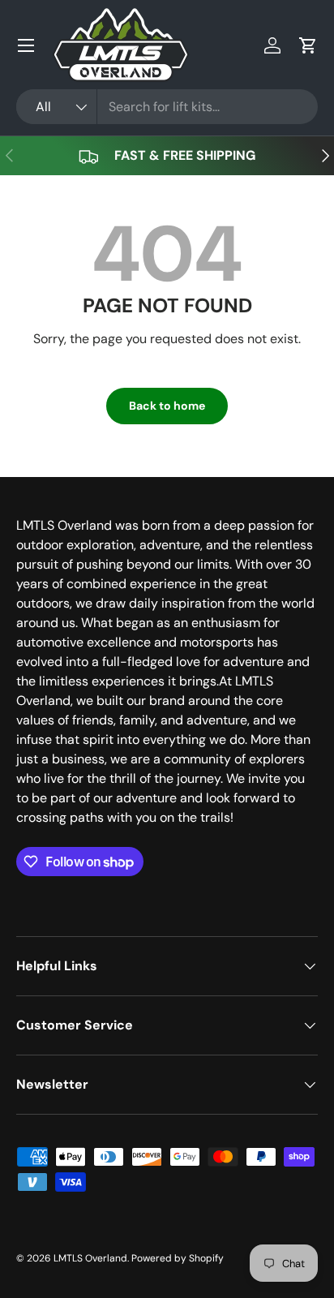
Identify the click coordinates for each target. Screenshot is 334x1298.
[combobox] (167, 106)
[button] (308, 45)
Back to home (167, 405)
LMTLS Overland (90, 1258)
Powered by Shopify (177, 1258)
